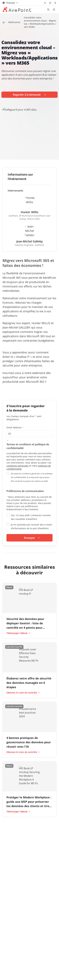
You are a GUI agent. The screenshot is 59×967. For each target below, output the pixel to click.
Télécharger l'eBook (17, 633)
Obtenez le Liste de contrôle (21, 692)
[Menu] (53, 9)
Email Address (14, 427)
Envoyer (29, 538)
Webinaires (14, 22)
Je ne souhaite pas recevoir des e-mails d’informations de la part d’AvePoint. (31, 526)
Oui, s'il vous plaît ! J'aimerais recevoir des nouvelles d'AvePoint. (31, 517)
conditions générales (17, 465)
